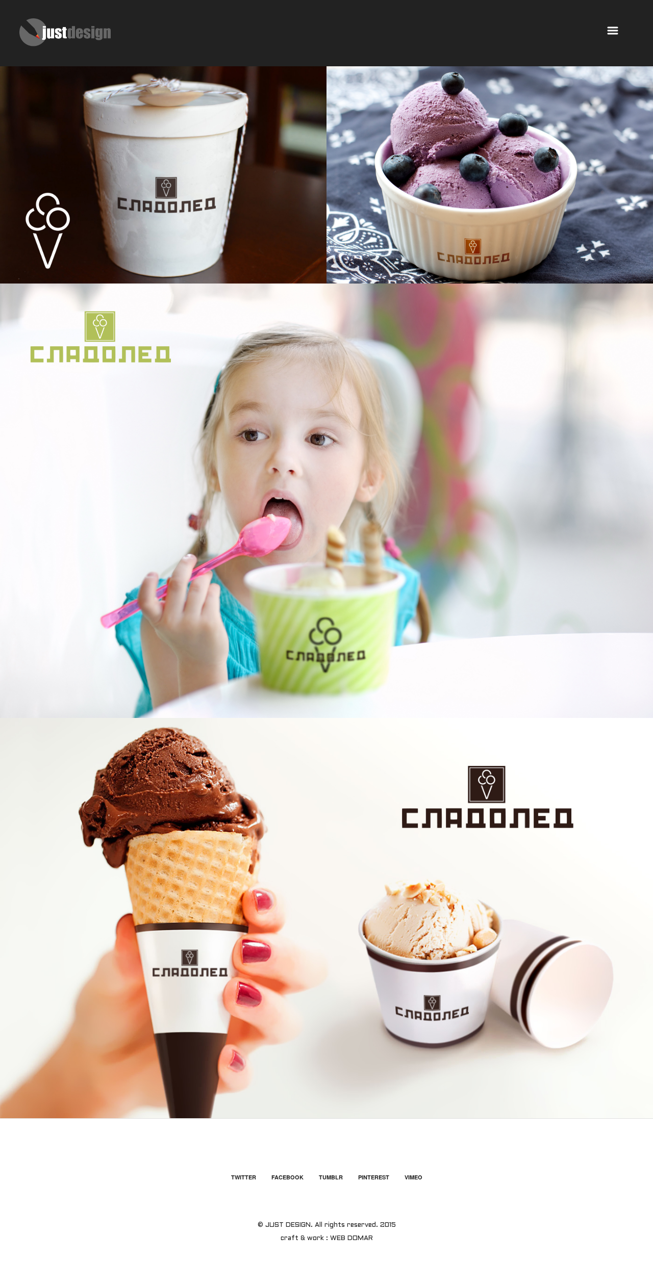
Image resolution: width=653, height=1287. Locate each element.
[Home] (65, 32)
